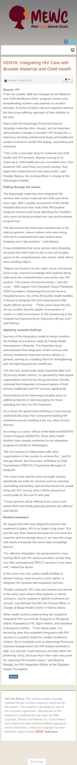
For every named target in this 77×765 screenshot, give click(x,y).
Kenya (13, 676)
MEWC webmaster (46, 731)
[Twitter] (73, 41)
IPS (17, 89)
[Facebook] (66, 41)
